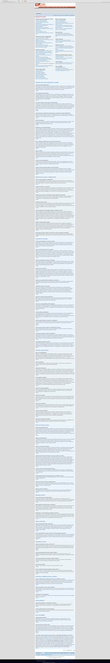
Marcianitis (58, 660)
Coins (61, 15)
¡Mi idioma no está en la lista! (40, 41)
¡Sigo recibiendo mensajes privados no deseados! (63, 34)
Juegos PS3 (51, 659)
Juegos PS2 (60, 659)
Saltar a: (64, 650)
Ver (18, 1)
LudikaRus (48, 660)
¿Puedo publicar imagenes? (40, 73)
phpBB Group (44, 619)
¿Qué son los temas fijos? (39, 76)
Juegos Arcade (55, 15)
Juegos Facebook (70, 660)
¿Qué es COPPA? (38, 30)
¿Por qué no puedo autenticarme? (41, 20)
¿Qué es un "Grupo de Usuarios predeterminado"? (64, 28)
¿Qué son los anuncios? (39, 75)
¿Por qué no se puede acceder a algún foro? (43, 58)
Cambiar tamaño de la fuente (74, 13)
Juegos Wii (55, 659)
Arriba (37, 90)
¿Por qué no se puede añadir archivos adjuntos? (43, 59)
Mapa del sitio (43, 654)
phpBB (51, 656)
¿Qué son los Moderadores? (60, 21)
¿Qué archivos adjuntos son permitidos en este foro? (64, 62)
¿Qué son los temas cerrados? (40, 77)
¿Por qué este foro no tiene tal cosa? (61, 68)
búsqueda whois (48, 638)
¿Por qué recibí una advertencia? (41, 60)
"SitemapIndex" (49, 654)
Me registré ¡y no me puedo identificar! (42, 27)
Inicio (37, 659)
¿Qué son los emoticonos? (40, 72)
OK (22, 1)
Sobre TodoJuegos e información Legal (61, 662)
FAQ (63, 15)
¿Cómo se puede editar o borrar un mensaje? (43, 51)
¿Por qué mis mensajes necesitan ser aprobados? (44, 65)
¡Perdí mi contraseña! (39, 26)
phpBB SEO (55, 658)
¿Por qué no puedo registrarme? (41, 31)
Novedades (38, 654)
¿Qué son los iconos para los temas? (41, 78)
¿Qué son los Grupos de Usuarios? (61, 22)
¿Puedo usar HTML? (39, 71)
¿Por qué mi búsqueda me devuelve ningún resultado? (64, 46)
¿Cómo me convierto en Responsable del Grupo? (63, 25)
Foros (73, 659)
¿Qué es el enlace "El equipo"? (60, 29)
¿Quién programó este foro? (60, 67)
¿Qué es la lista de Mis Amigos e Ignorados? (63, 40)
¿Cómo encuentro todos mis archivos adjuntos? (63, 63)
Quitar (25, 1)
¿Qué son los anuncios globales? (41, 74)
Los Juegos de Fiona (64, 660)
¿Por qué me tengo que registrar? (41, 21)
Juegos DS (69, 659)
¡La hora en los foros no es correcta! (41, 38)
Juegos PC (40, 659)
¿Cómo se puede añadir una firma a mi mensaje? (43, 52)
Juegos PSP (65, 659)
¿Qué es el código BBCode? (40, 70)
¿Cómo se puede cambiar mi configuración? (43, 37)
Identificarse (72, 15)
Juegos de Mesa (52, 660)
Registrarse (67, 15)
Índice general (38, 13)
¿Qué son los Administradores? (60, 20)
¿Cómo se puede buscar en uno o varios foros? (63, 45)
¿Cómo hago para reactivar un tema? (41, 66)
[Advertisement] (55, 10)
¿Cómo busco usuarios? (59, 50)
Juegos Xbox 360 (45, 659)
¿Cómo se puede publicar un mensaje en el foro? (43, 50)
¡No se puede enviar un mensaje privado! (62, 33)
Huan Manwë (59, 657)
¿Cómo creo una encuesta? (40, 53)
